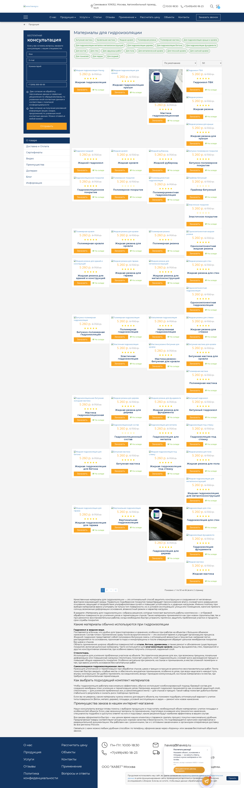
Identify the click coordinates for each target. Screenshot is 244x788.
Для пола (130, 51)
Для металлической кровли (150, 51)
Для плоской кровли (176, 51)
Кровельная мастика (106, 40)
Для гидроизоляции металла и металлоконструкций (99, 45)
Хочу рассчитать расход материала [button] (186, 770)
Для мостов (81, 51)
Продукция (32, 752)
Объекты (68, 752)
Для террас (98, 56)
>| (115, 590)
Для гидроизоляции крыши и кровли (200, 40)
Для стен (94, 51)
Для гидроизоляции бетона (169, 45)
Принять (232, 778)
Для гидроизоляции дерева (140, 45)
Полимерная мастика (170, 40)
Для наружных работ (112, 51)
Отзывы (30, 766)
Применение (71, 766)
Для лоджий (112, 56)
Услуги (29, 759)
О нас (28, 745)
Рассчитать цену (74, 745)
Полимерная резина (147, 40)
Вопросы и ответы (75, 773)
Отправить (46, 126)
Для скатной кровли (199, 51)
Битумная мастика (84, 40)
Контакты (68, 759)
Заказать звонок (208, 17)
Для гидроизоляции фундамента (201, 45)
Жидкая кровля (126, 40)
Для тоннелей (82, 56)
